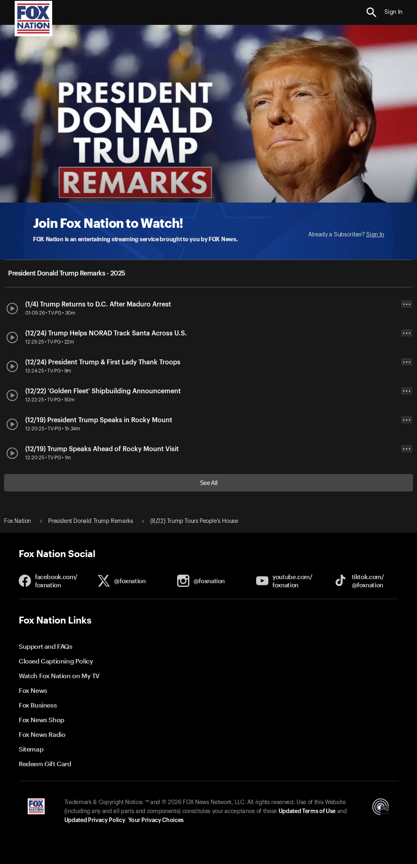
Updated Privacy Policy (94, 820)
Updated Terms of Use (307, 811)
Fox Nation (17, 521)
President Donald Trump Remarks (90, 521)
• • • (406, 304)
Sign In (375, 235)
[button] (371, 12)
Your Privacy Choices (156, 820)
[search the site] (371, 12)
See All (208, 482)
